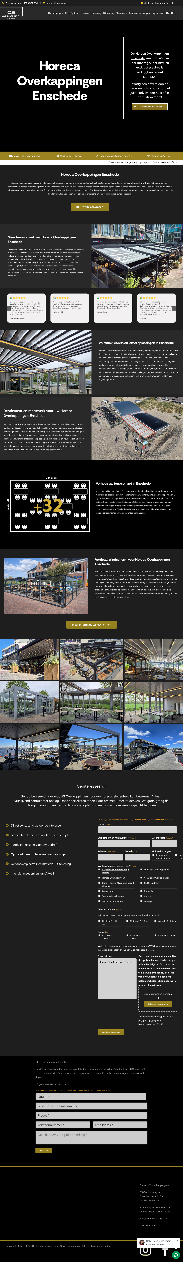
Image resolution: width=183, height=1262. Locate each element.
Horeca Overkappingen (113, 877)
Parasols (148, 891)
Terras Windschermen (113, 896)
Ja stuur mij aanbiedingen (163, 856)
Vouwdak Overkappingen (156, 877)
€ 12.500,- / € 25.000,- (108, 937)
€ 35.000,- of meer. (167, 935)
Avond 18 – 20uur (167, 921)
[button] (9, 308)
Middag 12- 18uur (139, 921)
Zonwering (107, 891)
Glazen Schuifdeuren (112, 901)
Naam (105, 824)
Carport (148, 896)
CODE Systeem (151, 883)
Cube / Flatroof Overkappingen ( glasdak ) (118, 884)
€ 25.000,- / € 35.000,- (136, 937)
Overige (148, 901)
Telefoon (106, 851)
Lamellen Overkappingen (156, 869)
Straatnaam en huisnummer (117, 837)
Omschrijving (105, 956)
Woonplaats (162, 837)
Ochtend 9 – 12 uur (109, 922)
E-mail (132, 851)
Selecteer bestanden (158, 1004)
